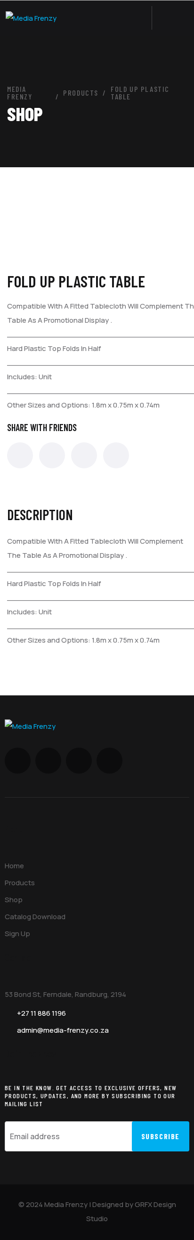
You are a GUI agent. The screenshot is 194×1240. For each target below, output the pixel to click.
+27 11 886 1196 (41, 1013)
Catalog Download (35, 917)
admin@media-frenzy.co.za (63, 1030)
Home (14, 866)
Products (20, 883)
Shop (14, 900)
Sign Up (17, 933)
